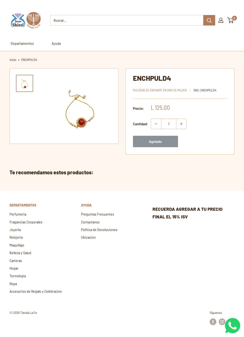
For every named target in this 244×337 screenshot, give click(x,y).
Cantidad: (140, 123)
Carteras (16, 260)
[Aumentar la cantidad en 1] (181, 124)
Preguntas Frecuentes (97, 214)
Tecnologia (18, 275)
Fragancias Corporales (26, 222)
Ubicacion (88, 237)
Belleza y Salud (20, 252)
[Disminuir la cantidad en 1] (156, 124)
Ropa (13, 283)
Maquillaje (17, 245)
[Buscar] (209, 20)
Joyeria (15, 229)
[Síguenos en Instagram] (222, 321)
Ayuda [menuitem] (56, 43)
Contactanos (90, 222)
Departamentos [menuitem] (22, 43)
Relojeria (16, 237)
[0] (231, 20)
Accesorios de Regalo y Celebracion (36, 291)
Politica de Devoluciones (99, 229)
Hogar (14, 268)
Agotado (155, 141)
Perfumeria (18, 214)
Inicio (13, 60)
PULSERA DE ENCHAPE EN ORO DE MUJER (160, 90)
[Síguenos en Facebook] (213, 321)
